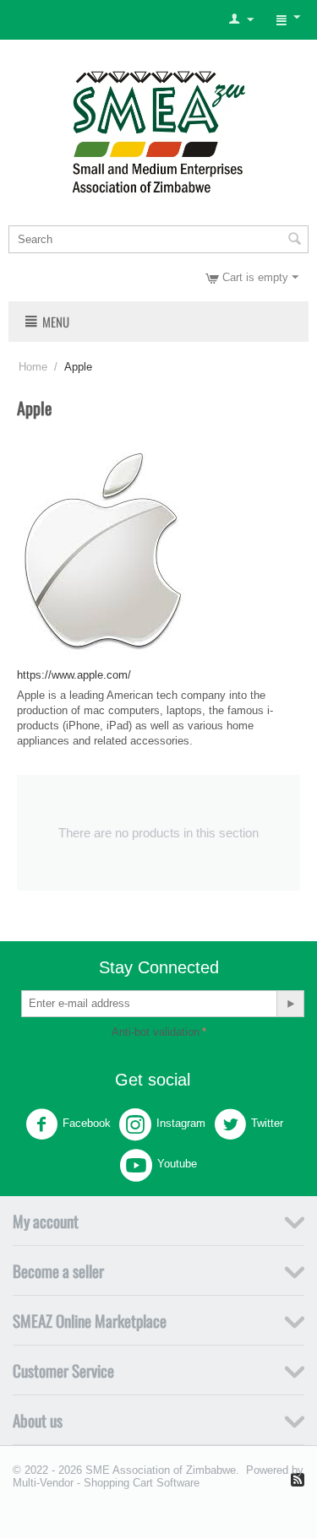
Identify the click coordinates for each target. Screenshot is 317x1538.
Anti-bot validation (155, 1032)
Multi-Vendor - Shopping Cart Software (106, 1482)
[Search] (294, 241)
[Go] (289, 1003)
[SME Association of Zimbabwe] (158, 129)
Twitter (267, 1123)
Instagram (180, 1123)
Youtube (177, 1163)
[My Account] (241, 20)
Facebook (87, 1123)
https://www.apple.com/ (74, 675)
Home (33, 366)
